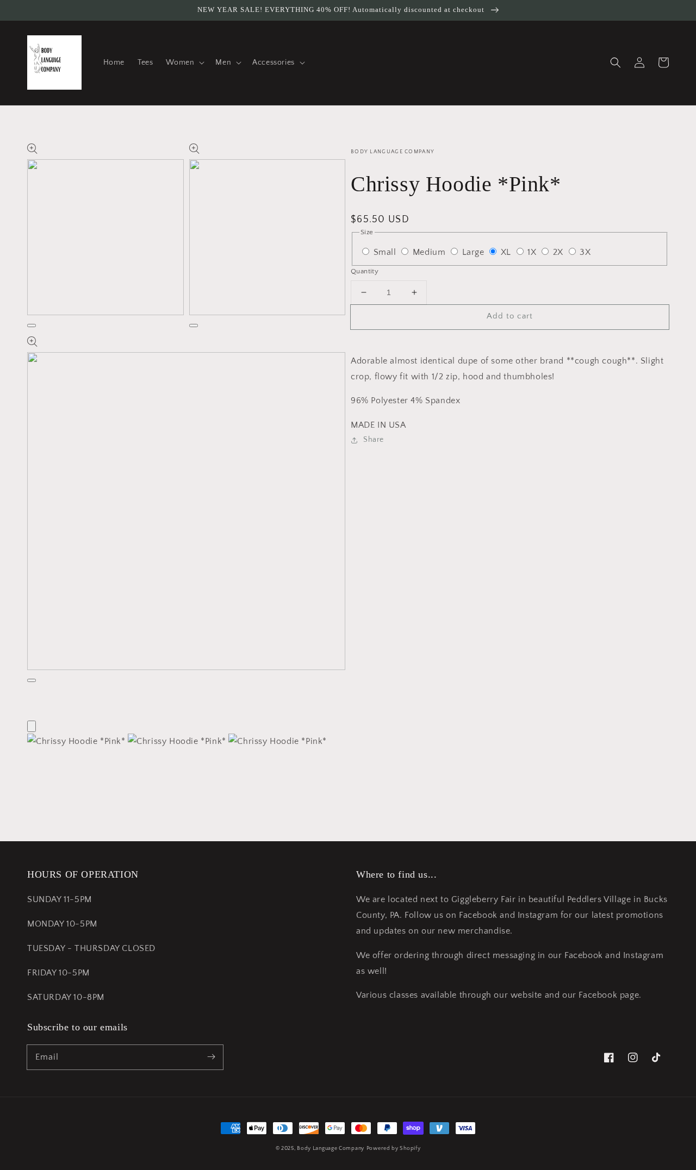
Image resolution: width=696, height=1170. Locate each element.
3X (585, 252)
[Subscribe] (211, 1057)
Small (386, 252)
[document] (348, 741)
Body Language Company (330, 1149)
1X (533, 252)
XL (507, 252)
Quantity (364, 271)
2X (559, 252)
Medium (430, 252)
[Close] (31, 726)
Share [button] (373, 439)
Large (474, 252)
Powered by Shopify (393, 1149)
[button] (184, 62)
